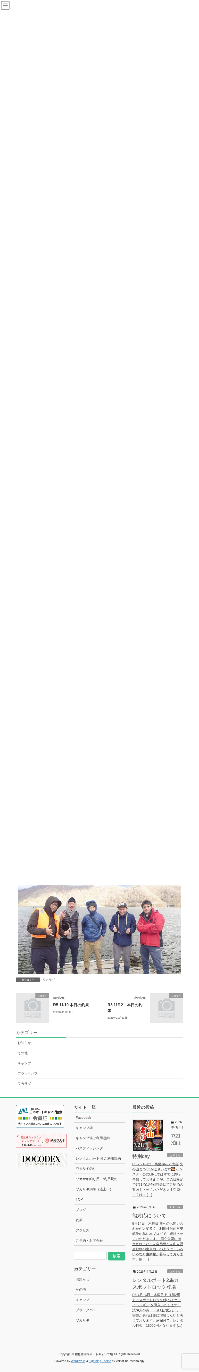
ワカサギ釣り (86, 1169)
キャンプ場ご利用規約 (93, 1138)
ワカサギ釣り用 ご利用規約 (96, 1179)
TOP (79, 1199)
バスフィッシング (89, 1148)
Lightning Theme (100, 1361)
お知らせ (24, 1043)
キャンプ (24, 1063)
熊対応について (149, 1215)
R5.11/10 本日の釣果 (71, 1005)
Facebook (83, 1117)
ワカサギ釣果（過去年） (94, 1189)
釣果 (79, 1220)
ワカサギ (49, 979)
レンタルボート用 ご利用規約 (98, 1158)
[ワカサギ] (32, 1003)
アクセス (82, 1230)
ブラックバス (27, 1073)
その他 (22, 1053)
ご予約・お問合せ (89, 1240)
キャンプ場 (84, 1128)
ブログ (81, 1210)
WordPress (78, 1361)
